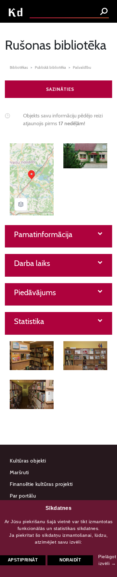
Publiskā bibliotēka (50, 67)
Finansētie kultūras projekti (41, 484)
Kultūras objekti (28, 461)
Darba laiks (32, 263)
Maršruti (19, 472)
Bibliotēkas (19, 67)
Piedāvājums (35, 292)
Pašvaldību (82, 67)
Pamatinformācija (43, 234)
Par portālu (23, 496)
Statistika (29, 321)
